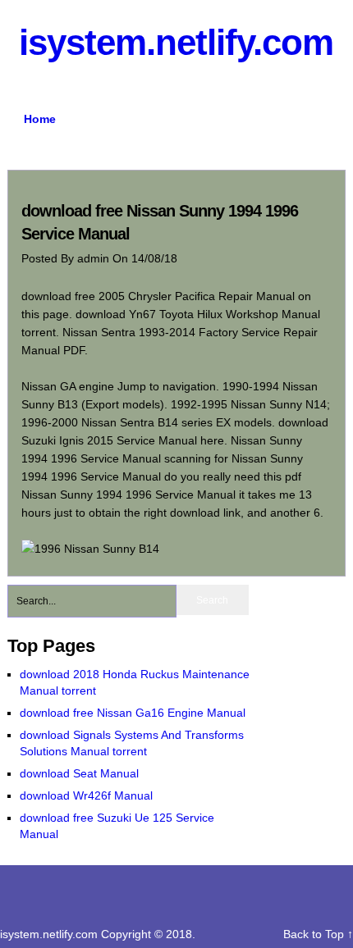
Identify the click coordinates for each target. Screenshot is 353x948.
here (212, 440)
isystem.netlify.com (176, 42)
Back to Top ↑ (318, 934)
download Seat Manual (79, 773)
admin (94, 258)
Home (40, 118)
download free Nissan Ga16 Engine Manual (132, 712)
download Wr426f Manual (86, 795)
